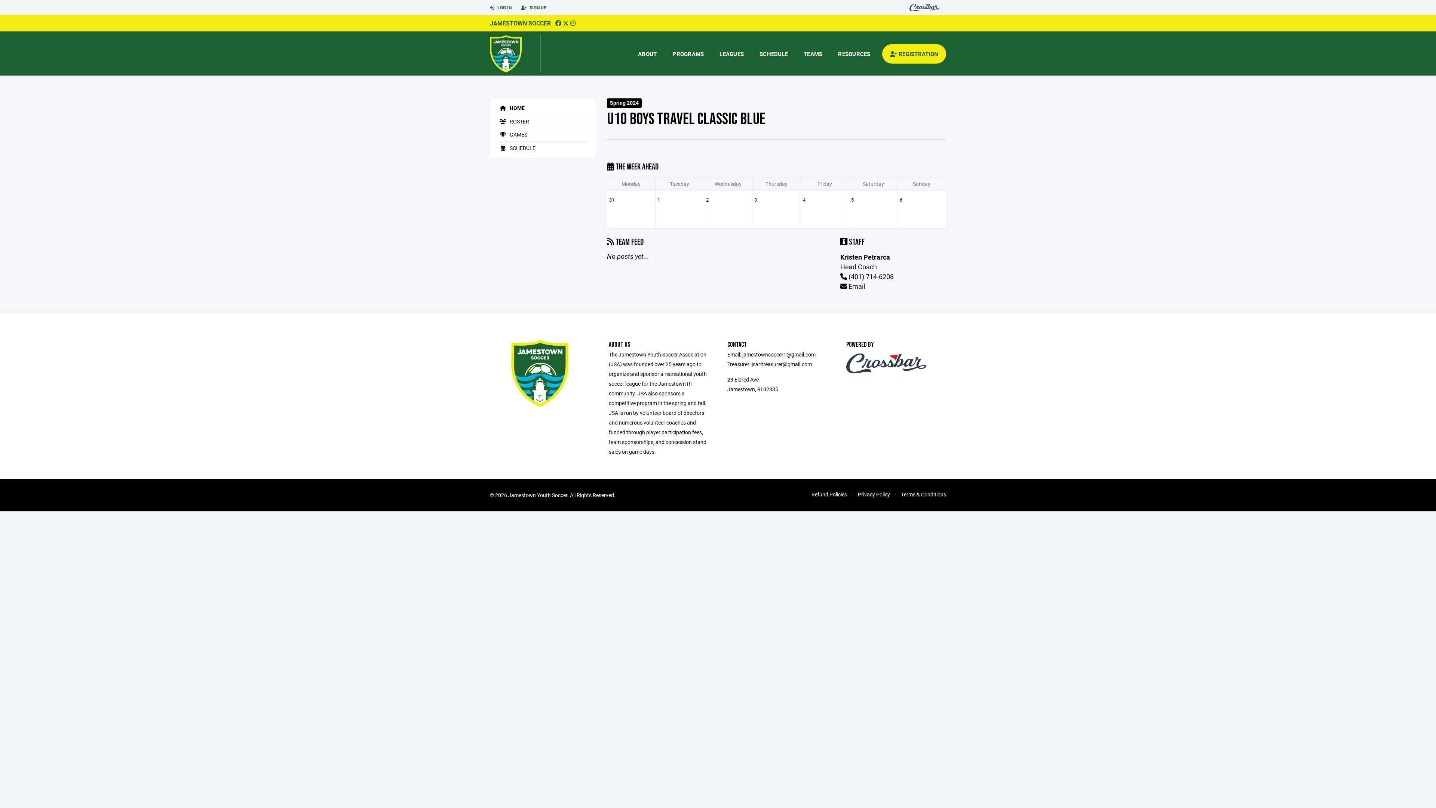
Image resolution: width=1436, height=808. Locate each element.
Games (518, 134)
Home (517, 107)
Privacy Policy (874, 494)
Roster (519, 121)
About (647, 54)
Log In (504, 7)
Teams (813, 54)
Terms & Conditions (923, 494)
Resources (854, 54)
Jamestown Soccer (520, 23)
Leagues (731, 54)
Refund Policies (829, 494)
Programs (688, 54)
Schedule (774, 54)
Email (856, 286)
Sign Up (537, 7)
